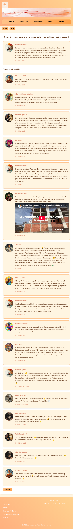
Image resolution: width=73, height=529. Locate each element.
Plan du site (6, 504)
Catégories (24, 22)
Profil (50, 22)
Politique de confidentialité (11, 514)
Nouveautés (38, 22)
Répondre (7, 489)
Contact (61, 22)
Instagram (61, 503)
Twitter (54, 503)
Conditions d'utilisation (10, 511)
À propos (5, 507)
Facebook (46, 503)
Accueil (11, 22)
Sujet (12, 28)
